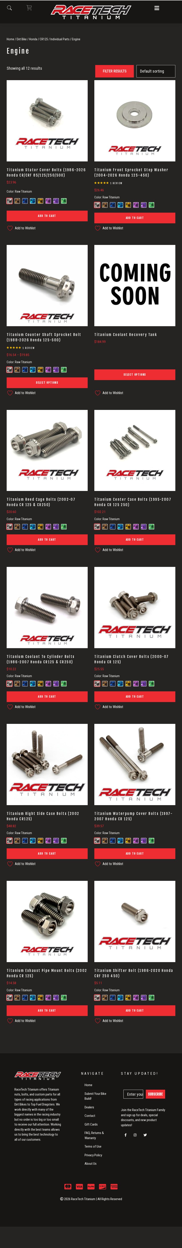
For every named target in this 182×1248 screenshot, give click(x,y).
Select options (47, 382)
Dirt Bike (22, 39)
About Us (91, 1164)
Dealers (89, 1107)
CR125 (44, 39)
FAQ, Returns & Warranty (94, 1135)
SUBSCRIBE (155, 1094)
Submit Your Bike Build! (95, 1096)
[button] (157, 8)
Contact (90, 1116)
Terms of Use (93, 1146)
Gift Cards (91, 1124)
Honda (33, 39)
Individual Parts (59, 39)
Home (10, 39)
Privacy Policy (93, 1155)
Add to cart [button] (47, 216)
